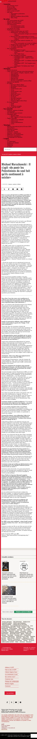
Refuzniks (18, 638)
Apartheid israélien (7, 623)
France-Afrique (13, 628)
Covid (18, 627)
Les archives (10, 693)
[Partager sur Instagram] (13, 189)
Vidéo (16, 642)
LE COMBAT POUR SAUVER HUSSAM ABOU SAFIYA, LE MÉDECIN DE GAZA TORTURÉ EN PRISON (9, 600)
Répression (26, 638)
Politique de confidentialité (12, 681)
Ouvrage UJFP (18, 635)
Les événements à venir (11, 674)
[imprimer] (21, 189)
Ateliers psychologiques (19, 623)
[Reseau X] (11, 702)
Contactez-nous (9, 679)
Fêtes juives (22, 628)
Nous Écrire (4, 729)
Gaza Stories (30, 628)
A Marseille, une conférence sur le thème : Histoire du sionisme (29, 649)
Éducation (28, 642)
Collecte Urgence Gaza (11, 672)
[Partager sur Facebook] (8, 189)
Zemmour (22, 642)
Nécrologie (10, 635)
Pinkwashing (27, 635)
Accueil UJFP (5, 154)
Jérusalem (23, 631)
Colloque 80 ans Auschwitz (20, 624)
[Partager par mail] (17, 189)
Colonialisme (5, 626)
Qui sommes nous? (10, 676)
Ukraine (25, 640)
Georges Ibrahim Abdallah (9, 629)
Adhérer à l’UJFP (9, 667)
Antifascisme (26, 622)
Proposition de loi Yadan (22, 636)
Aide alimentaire (17, 622)
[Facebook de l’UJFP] (7, 702)
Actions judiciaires (7, 622)
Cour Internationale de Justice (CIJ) (19, 626)
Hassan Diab (27, 629)
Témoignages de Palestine (15, 640)
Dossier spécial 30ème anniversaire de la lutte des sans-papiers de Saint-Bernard (9, 576)
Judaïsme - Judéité (14, 631)
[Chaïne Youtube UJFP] (16, 702)
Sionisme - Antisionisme (13, 639)
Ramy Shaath (11, 638)
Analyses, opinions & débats (15, 154)
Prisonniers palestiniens (8, 636)
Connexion (8, 686)
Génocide (19, 629)
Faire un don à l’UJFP (10, 669)
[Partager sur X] (4, 189)
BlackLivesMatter (6, 624)
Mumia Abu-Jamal (14, 634)
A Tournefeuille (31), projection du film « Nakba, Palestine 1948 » (7, 649)
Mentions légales (9, 683)
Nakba (22, 634)
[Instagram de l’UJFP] (20, 702)
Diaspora (24, 627)
